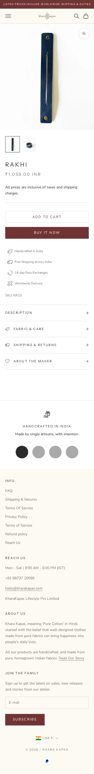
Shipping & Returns (21, 499)
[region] (47, 424)
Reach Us (12, 542)
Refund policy (16, 534)
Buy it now (47, 232)
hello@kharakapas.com (24, 588)
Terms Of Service (19, 508)
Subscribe (25, 719)
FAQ (9, 490)
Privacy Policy (16, 516)
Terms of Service (18, 525)
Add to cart (47, 217)
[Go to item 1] (12, 144)
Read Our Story (71, 658)
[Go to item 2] (29, 144)
